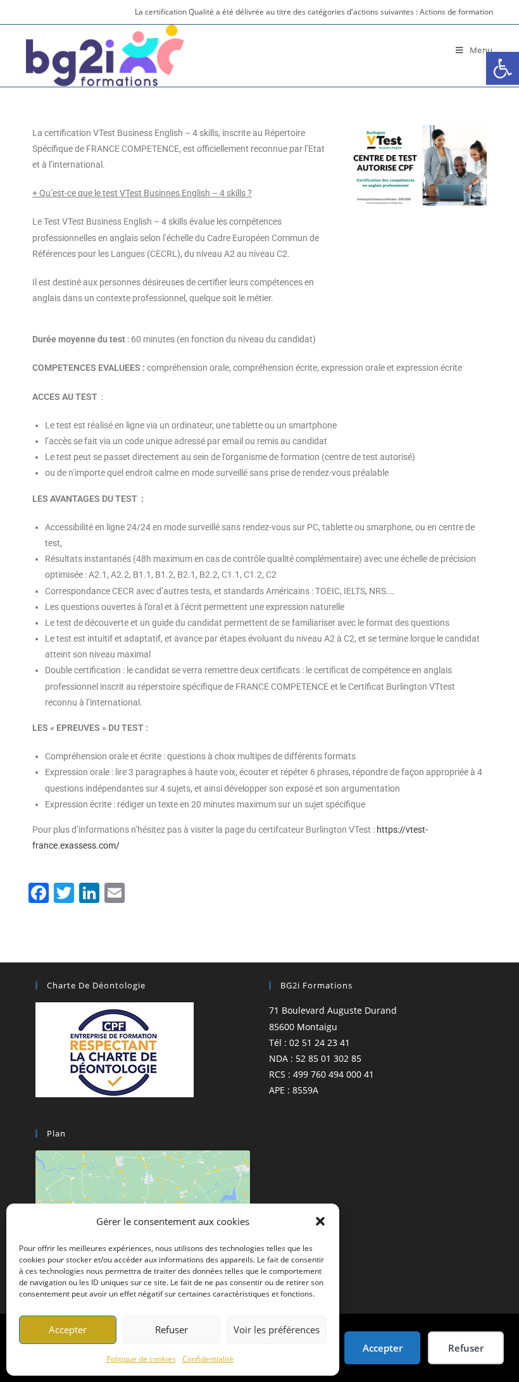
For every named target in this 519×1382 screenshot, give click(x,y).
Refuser (171, 1329)
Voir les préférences (277, 1329)
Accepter (68, 1329)
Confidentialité (208, 1359)
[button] (502, 68)
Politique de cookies (141, 1359)
